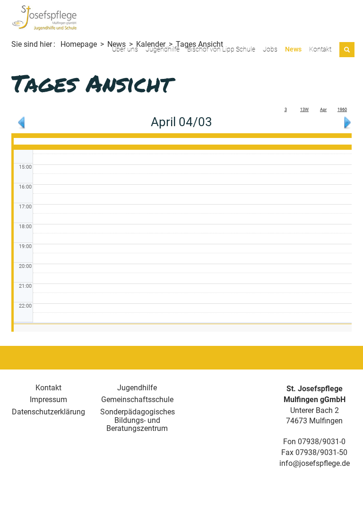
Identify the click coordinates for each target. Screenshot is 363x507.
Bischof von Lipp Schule (221, 49)
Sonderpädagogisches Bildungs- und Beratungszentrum (137, 420)
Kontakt (320, 49)
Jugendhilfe (163, 49)
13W (304, 109)
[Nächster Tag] (347, 122)
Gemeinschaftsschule (137, 399)
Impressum (48, 399)
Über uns (125, 49)
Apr (323, 109)
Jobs (270, 49)
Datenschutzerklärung (48, 411)
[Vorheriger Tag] (21, 122)
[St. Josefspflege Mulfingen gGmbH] (44, 17)
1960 (342, 109)
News (293, 49)
